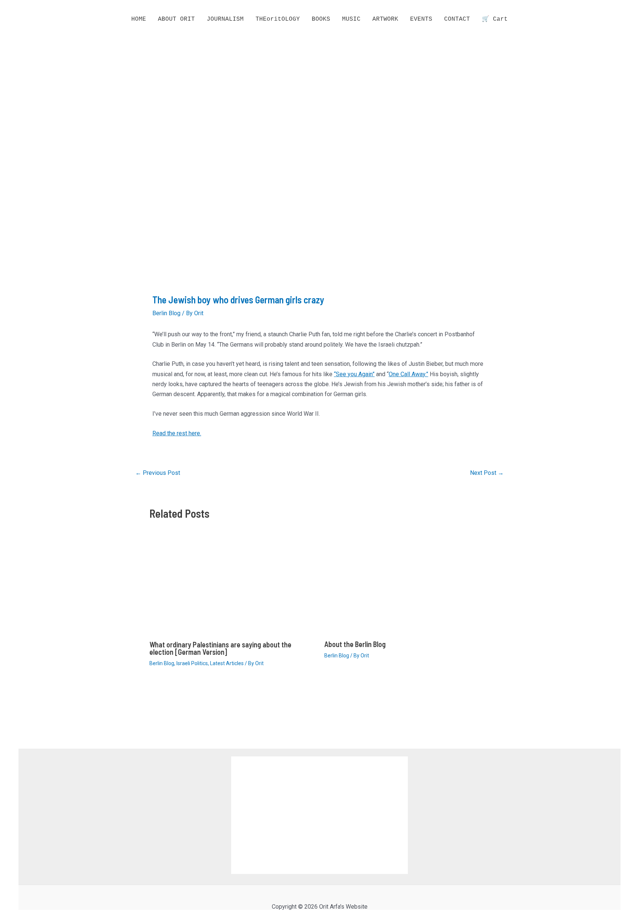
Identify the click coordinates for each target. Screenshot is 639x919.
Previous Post (157, 473)
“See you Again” (354, 374)
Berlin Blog (166, 313)
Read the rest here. (176, 433)
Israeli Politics (192, 663)
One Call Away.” (408, 374)
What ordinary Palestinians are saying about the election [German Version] (220, 648)
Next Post (487, 473)
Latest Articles (227, 663)
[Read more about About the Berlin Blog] (407, 587)
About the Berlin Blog (355, 644)
